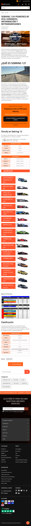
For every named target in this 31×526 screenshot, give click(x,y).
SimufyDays (18, 449)
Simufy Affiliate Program (21, 459)
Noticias (6, 12)
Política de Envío (5, 474)
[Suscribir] (26, 408)
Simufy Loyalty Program (21, 462)
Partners (18, 455)
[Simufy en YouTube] (21, 490)
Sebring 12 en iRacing (6, 53)
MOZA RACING (4, 451)
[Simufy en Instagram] (16, 490)
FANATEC (3, 449)
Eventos (4, 28)
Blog (17, 457)
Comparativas (6, 379)
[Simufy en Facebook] (19, 490)
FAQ (16, 453)
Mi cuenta (18, 451)
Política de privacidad (18, 411)
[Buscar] (27, 372)
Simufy (2, 12)
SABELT (3, 453)
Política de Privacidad (6, 479)
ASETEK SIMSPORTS (6, 457)
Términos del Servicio (6, 472)
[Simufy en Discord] (16, 493)
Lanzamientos (6, 383)
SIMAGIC (3, 459)
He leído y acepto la (13, 411)
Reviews (15, 379)
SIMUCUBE (4, 455)
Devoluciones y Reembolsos (8, 476)
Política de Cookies (6, 481)
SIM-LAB (3, 462)
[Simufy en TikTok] (26, 490)
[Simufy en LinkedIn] (19, 493)
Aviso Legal (4, 483)
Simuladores (6, 386)
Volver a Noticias (16, 364)
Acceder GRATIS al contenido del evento (15, 119)
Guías (23, 379)
